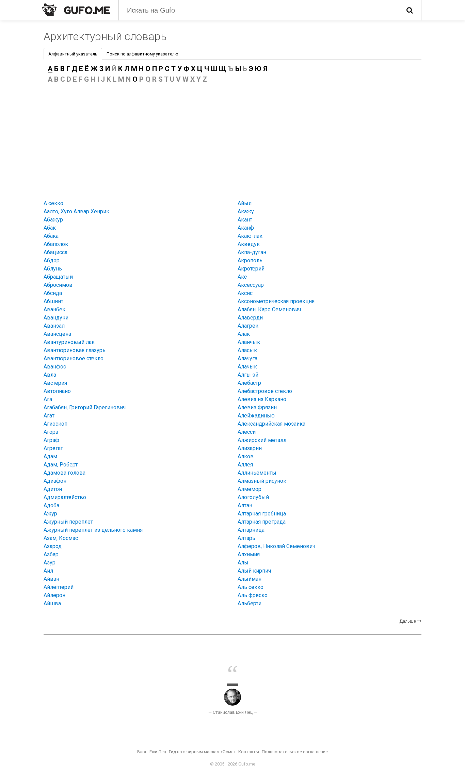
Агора (51, 432)
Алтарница (251, 530)
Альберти (249, 603)
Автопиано (57, 391)
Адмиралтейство (65, 497)
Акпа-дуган (252, 252)
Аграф (51, 440)
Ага (48, 399)
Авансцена (57, 334)
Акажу (246, 211)
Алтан (245, 505)
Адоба (51, 505)
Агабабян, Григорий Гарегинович (85, 407)
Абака (51, 236)
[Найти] (409, 10)
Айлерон (54, 595)
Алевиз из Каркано (262, 399)
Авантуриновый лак (69, 342)
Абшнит (53, 301)
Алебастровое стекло (265, 391)
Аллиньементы (257, 473)
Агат (49, 415)
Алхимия (249, 554)
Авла (50, 375)
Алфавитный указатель (72, 53)
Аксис (245, 293)
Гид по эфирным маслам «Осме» (202, 751)
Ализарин (250, 448)
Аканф (246, 228)
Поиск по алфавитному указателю (142, 53)
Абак (50, 228)
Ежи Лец (157, 751)
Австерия (55, 383)
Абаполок (56, 244)
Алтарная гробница (262, 513)
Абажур (53, 219)
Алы (243, 562)
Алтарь (246, 538)
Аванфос (55, 366)
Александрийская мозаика (271, 424)
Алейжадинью (256, 415)
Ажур (50, 513)
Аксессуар (251, 285)
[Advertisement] (232, 140)
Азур (49, 562)
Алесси (247, 432)
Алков (246, 456)
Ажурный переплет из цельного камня (93, 530)
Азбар (51, 554)
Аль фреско (253, 595)
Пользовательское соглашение (295, 751)
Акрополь (250, 260)
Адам (50, 456)
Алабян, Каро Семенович (269, 309)
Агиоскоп (55, 424)
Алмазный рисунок (262, 481)
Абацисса (55, 252)
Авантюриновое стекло (73, 358)
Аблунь (53, 268)
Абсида (53, 293)
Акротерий (251, 268)
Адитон (53, 489)
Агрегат (53, 448)
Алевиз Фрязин (257, 407)
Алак (244, 334)
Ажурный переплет (68, 521)
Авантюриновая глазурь (75, 350)
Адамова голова (64, 473)
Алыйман (249, 579)
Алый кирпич (254, 570)
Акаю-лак (250, 236)
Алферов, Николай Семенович (276, 546)
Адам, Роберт (61, 464)
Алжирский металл (262, 440)
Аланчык (249, 342)
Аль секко (250, 587)
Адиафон (55, 481)
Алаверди (250, 317)
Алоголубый (253, 497)
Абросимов (58, 285)
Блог (142, 751)
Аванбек (54, 309)
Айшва (52, 603)
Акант (245, 219)
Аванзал (54, 326)
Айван (51, 579)
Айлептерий (59, 587)
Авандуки (56, 317)
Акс (242, 277)
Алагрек (248, 326)
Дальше (407, 621)
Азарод (53, 546)
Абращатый (58, 277)
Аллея (245, 464)
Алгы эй (248, 375)
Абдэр (52, 260)
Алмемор (249, 489)
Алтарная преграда (262, 521)
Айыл (245, 203)
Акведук (249, 244)
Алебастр (249, 383)
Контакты (248, 751)
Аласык (247, 350)
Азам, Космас (61, 538)
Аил (48, 570)
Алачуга (247, 358)
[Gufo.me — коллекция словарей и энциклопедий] (75, 9)
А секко (53, 203)
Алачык (247, 366)
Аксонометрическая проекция (276, 301)
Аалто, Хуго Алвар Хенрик (76, 211)
